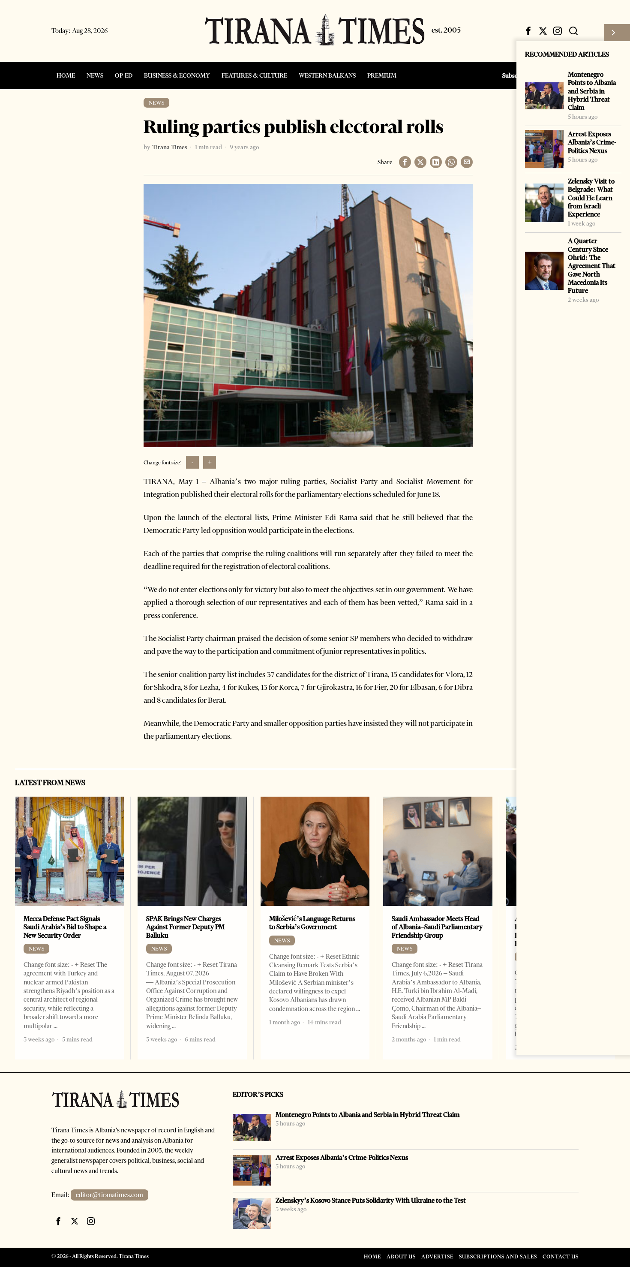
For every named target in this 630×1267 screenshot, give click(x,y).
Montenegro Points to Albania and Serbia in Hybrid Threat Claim (592, 90)
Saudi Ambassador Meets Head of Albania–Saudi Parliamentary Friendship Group (437, 927)
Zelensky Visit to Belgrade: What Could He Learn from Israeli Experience (591, 197)
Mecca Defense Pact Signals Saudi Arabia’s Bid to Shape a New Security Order (65, 927)
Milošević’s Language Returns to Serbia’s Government (312, 923)
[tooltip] (528, 31)
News (156, 102)
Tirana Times (169, 147)
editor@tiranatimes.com (109, 1195)
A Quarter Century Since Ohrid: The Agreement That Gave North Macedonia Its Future (591, 266)
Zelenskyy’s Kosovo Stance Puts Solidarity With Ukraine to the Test (371, 1200)
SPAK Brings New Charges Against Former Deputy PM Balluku (185, 927)
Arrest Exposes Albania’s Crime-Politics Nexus (592, 142)
